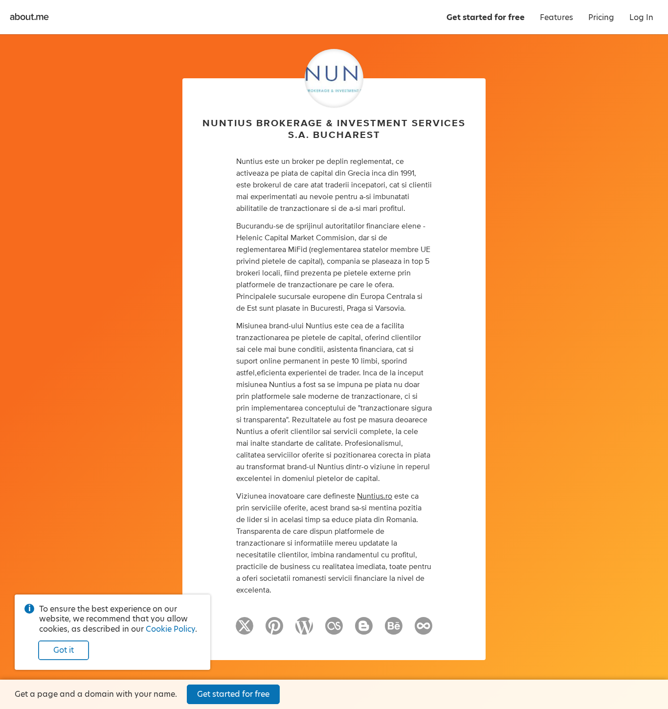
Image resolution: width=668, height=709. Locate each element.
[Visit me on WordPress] (304, 630)
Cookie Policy (170, 629)
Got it (63, 650)
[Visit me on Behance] (393, 630)
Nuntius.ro (374, 496)
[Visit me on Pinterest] (274, 630)
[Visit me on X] (244, 630)
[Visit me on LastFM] (334, 630)
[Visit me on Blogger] (364, 630)
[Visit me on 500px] (423, 630)
